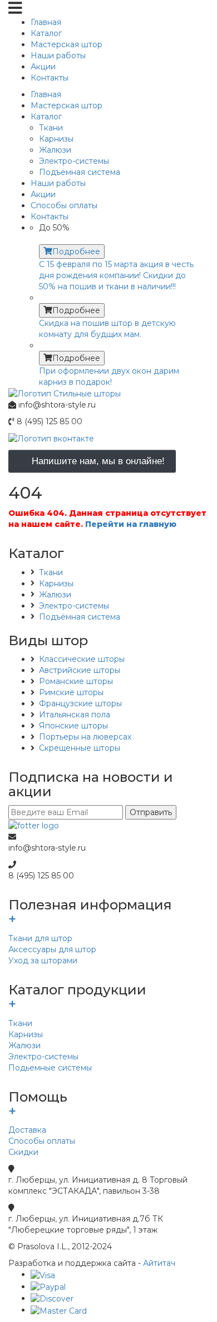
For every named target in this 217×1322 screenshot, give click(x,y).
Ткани (51, 128)
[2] (119, 345)
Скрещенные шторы (79, 748)
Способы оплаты (41, 1141)
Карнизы (56, 139)
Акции (43, 67)
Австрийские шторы (79, 670)
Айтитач (159, 1263)
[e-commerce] (64, 393)
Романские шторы (76, 681)
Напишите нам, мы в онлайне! (98, 461)
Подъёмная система (79, 172)
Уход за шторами (42, 961)
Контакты (49, 78)
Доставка (27, 1130)
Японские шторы (73, 726)
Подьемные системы (50, 1068)
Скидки (23, 1152)
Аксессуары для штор (52, 949)
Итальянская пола (74, 715)
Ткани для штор (40, 938)
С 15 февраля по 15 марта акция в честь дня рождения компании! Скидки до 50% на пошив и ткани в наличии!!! (116, 275)
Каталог (46, 33)
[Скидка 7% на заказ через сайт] (119, 297)
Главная (46, 22)
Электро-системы (74, 161)
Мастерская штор (66, 44)
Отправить (151, 812)
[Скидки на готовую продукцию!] (119, 238)
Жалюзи (55, 150)
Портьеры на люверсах (85, 737)
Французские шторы (80, 703)
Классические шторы (82, 659)
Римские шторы (71, 692)
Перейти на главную (130, 524)
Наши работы (58, 56)
